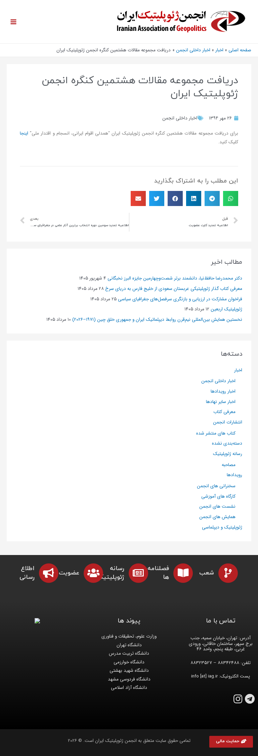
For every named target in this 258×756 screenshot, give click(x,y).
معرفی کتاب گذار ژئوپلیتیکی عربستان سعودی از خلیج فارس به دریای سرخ (173, 288)
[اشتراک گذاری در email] (138, 198)
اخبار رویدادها (223, 391)
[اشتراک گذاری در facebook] (175, 198)
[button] (231, 742)
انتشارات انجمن (227, 422)
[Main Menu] (13, 22)
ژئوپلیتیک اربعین (226, 309)
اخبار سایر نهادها (220, 401)
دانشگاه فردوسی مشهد (129, 679)
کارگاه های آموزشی (218, 496)
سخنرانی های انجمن (216, 486)
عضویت (69, 573)
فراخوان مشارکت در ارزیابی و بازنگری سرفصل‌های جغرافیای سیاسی (180, 299)
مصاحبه (228, 464)
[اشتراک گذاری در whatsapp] (230, 198)
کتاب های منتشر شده (215, 433)
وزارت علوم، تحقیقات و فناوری (129, 636)
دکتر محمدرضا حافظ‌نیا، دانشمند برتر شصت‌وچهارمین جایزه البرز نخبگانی (175, 278)
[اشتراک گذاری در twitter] (156, 198)
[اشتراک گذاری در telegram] (212, 198)
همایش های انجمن (217, 516)
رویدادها (234, 474)
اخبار (238, 370)
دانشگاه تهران (129, 645)
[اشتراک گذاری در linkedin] (193, 198)
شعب (206, 573)
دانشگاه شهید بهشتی (129, 670)
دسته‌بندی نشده (227, 443)
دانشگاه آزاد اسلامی (129, 687)
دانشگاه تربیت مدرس (129, 653)
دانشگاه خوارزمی (129, 662)
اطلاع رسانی (27, 572)
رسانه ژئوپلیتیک (227, 453)
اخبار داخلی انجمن (179, 118)
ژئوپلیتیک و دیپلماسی (222, 527)
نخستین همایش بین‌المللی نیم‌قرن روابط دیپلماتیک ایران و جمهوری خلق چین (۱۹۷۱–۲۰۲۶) (157, 319)
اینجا (24, 133)
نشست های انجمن (217, 506)
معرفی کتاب (224, 411)
